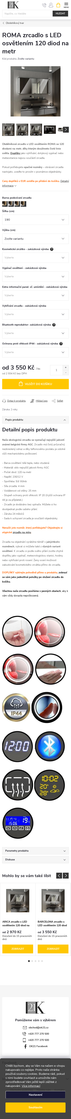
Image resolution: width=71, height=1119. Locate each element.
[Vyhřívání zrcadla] (18, 784)
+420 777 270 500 (38, 1034)
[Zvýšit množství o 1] (66, 367)
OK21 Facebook (38, 1046)
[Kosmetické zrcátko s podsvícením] (18, 669)
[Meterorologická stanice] (50, 784)
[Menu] (66, 5)
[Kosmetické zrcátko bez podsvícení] (50, 631)
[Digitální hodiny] (18, 746)
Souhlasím (35, 1107)
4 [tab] (39, 961)
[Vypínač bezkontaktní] (51, 669)
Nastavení (35, 1095)
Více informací (31, 1086)
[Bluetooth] (50, 746)
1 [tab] (29, 961)
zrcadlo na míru (22, 532)
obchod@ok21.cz (38, 1027)
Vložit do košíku (38, 384)
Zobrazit (17, 949)
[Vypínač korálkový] (17, 631)
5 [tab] (42, 961)
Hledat (60, 13)
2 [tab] (32, 961)
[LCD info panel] (18, 823)
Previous (59, 876)
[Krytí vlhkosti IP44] (16, 707)
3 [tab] (35, 961)
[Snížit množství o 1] (66, 372)
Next (66, 876)
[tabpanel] (18, 919)
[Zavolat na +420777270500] (44, 5)
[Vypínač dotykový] (47, 707)
